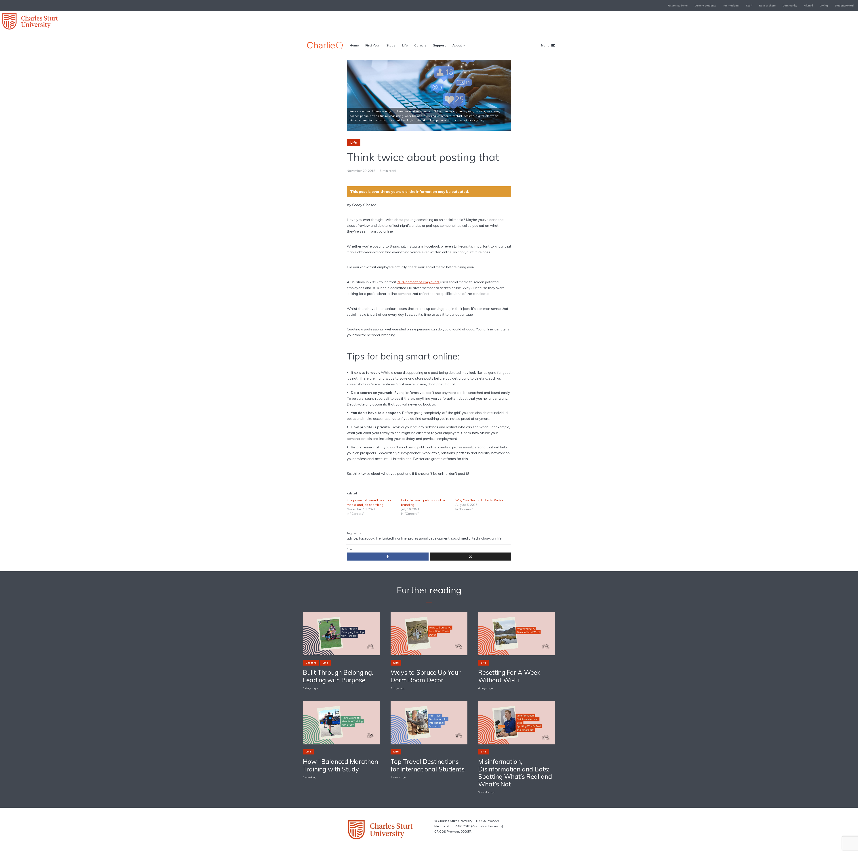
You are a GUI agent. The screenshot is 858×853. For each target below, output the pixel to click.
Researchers (767, 5)
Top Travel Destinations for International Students (428, 765)
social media (461, 538)
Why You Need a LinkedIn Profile (479, 500)
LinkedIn (389, 538)
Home (354, 45)
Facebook (366, 538)
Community (789, 5)
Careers (420, 45)
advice (352, 538)
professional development (429, 538)
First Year (372, 45)
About (457, 45)
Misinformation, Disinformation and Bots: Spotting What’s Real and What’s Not (515, 773)
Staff (749, 5)
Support (439, 45)
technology (481, 538)
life (378, 538)
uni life (497, 538)
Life (405, 45)
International (731, 5)
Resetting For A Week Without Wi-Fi (509, 676)
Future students (677, 5)
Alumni (808, 5)
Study (390, 45)
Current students (705, 5)
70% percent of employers (418, 282)
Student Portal (844, 5)
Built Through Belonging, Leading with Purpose (338, 676)
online (402, 538)
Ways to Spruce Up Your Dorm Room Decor (426, 676)
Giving (824, 5)
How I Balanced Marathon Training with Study (340, 765)
